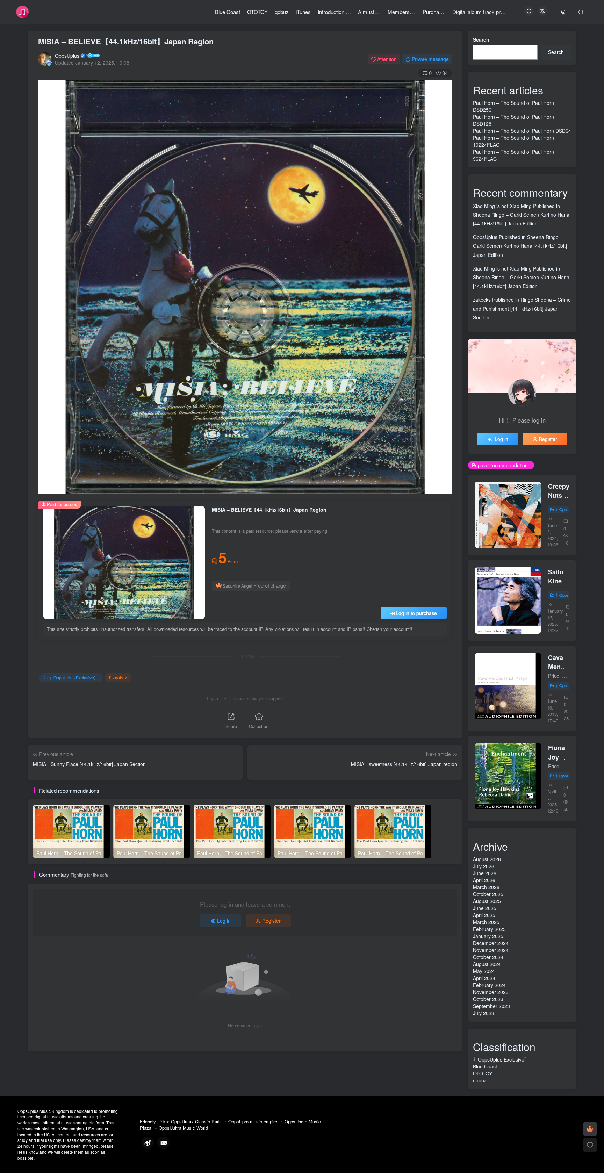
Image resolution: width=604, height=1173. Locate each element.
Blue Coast (485, 1066)
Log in (224, 920)
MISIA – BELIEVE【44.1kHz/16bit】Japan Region (126, 41)
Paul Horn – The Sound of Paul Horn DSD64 (522, 130)
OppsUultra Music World (183, 1127)
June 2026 (484, 873)
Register (271, 920)
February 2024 (489, 984)
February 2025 (489, 929)
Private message (430, 59)
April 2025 (484, 915)
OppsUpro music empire (252, 1121)
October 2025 (488, 894)
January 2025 (488, 936)
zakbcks (482, 299)
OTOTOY (482, 1073)
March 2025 (486, 922)
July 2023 (483, 1012)
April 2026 (484, 880)
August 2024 (487, 963)
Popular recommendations (501, 465)
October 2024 (488, 956)
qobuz (121, 678)
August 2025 (487, 901)
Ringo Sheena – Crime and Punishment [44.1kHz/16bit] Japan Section (522, 308)
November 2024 (491, 950)
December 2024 (491, 943)
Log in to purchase (416, 613)
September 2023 (491, 1005)
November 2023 (491, 991)
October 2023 (488, 998)
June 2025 (484, 908)
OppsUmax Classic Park (196, 1121)
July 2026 (483, 866)
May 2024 (484, 970)
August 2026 (487, 859)
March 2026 (486, 887)
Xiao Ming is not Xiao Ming (502, 205)
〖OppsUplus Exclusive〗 (73, 678)
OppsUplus (67, 55)
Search (481, 39)
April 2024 (484, 977)
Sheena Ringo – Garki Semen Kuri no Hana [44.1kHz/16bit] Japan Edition (520, 245)
